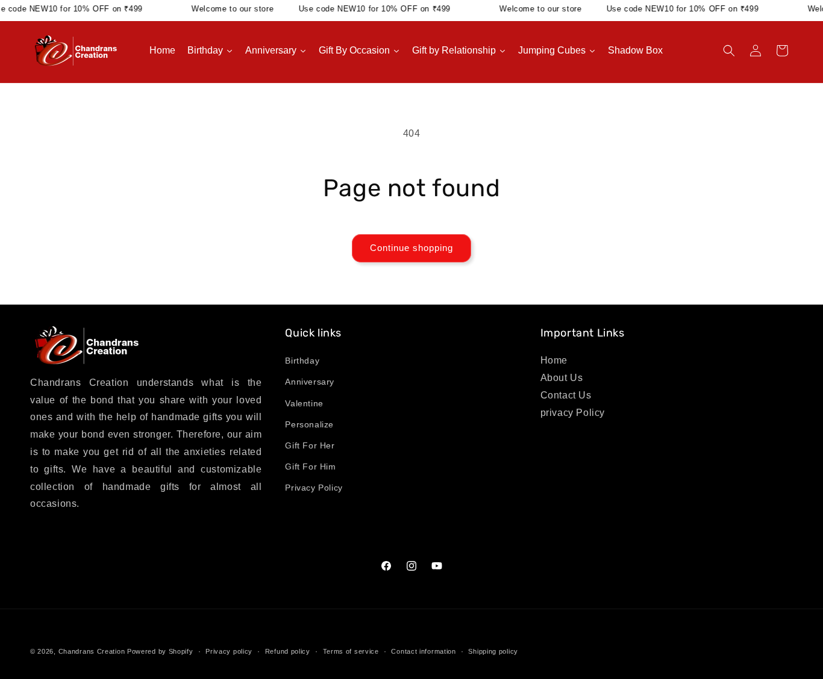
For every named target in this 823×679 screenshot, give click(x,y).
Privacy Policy (313, 488)
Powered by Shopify (160, 651)
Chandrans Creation (91, 651)
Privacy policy (228, 650)
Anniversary (309, 382)
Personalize (309, 424)
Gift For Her (309, 445)
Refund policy (287, 650)
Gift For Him (310, 467)
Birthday (302, 361)
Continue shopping (411, 248)
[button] (729, 50)
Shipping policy (493, 650)
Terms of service (351, 650)
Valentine (304, 403)
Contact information (423, 650)
